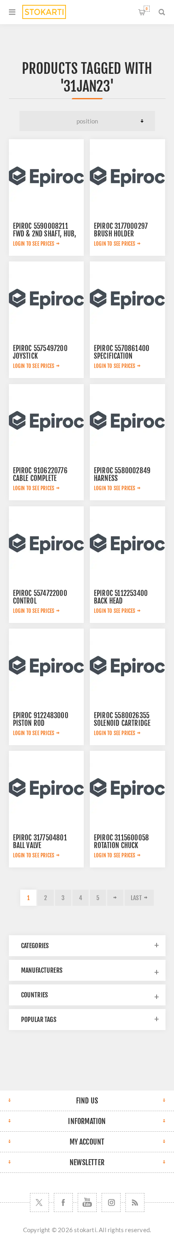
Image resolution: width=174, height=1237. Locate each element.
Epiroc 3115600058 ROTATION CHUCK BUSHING (121, 845)
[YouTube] (87, 1202)
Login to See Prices (34, 243)
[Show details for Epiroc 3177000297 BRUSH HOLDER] (127, 176)
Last (136, 898)
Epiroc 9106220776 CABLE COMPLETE (40, 474)
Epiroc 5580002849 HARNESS (122, 474)
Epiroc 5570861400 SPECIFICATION (121, 352)
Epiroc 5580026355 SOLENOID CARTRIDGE (122, 719)
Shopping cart (147, 8)
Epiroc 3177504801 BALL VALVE (40, 842)
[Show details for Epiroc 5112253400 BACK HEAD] (127, 543)
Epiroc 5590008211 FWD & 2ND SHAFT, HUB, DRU (44, 234)
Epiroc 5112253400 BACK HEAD (121, 597)
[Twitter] (39, 1202)
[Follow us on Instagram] (111, 1202)
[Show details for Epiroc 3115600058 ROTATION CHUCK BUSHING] (127, 788)
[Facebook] (63, 1202)
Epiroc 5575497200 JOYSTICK (40, 352)
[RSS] (134, 1202)
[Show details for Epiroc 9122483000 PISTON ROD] (46, 666)
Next (115, 898)
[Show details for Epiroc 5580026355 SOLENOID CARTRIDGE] (127, 666)
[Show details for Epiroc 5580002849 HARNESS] (127, 421)
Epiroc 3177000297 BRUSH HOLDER (121, 230)
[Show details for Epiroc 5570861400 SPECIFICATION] (127, 298)
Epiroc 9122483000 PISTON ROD (40, 719)
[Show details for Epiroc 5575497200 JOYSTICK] (46, 298)
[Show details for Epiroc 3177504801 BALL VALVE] (46, 788)
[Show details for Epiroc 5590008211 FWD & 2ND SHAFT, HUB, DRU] (46, 176)
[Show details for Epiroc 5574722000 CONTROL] (46, 543)
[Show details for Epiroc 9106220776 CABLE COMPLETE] (46, 421)
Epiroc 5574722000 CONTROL (40, 597)
